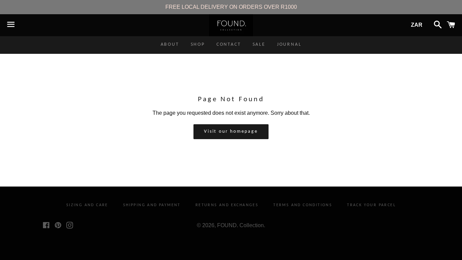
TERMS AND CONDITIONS (302, 205)
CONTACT (228, 44)
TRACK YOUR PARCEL (371, 205)
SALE (259, 44)
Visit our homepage (231, 131)
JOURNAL (289, 44)
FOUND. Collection (240, 225)
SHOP (198, 44)
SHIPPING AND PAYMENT (152, 205)
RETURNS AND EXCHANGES (226, 205)
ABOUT (170, 44)
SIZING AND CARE (87, 205)
